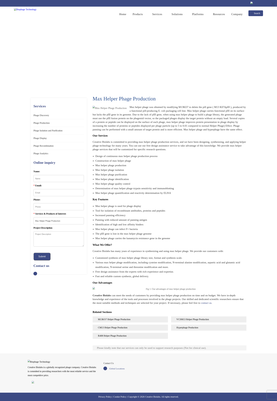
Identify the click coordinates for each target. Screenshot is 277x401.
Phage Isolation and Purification (47, 130)
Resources (219, 14)
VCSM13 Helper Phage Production (192, 319)
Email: (37, 185)
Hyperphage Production (187, 327)
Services (157, 14)
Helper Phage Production (143, 56)
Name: (36, 171)
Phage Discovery (41, 115)
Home (122, 14)
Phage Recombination (43, 146)
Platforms (198, 14)
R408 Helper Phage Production (112, 336)
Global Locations (117, 368)
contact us (206, 302)
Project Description (42, 228)
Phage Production (120, 56)
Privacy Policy (105, 397)
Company (237, 14)
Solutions (177, 14)
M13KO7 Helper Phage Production (114, 319)
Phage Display (40, 138)
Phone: (36, 199)
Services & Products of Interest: (49, 214)
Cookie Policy (119, 397)
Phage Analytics (40, 153)
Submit (42, 256)
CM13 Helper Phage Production (112, 327)
